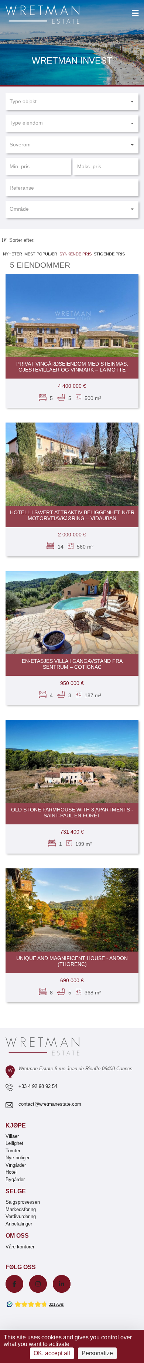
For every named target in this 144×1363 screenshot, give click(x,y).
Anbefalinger (19, 1224)
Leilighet (14, 1143)
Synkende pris (75, 254)
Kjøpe (16, 1125)
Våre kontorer (20, 1247)
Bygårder (15, 1179)
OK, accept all (52, 1353)
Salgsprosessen (23, 1202)
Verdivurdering (21, 1216)
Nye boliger (18, 1157)
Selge (16, 1191)
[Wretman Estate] (54, 15)
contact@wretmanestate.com (49, 1104)
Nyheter (12, 254)
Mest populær (40, 254)
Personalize (97, 1353)
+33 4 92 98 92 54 (37, 1086)
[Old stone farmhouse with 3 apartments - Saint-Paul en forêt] (72, 761)
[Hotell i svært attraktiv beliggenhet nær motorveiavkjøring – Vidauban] (72, 464)
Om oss (17, 1236)
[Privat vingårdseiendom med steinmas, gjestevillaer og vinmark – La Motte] (72, 315)
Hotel (11, 1172)
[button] (72, 101)
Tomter (13, 1150)
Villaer (12, 1136)
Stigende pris (109, 254)
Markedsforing (21, 1209)
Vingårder (16, 1165)
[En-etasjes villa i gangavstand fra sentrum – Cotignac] (72, 612)
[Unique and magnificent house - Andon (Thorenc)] (72, 910)
